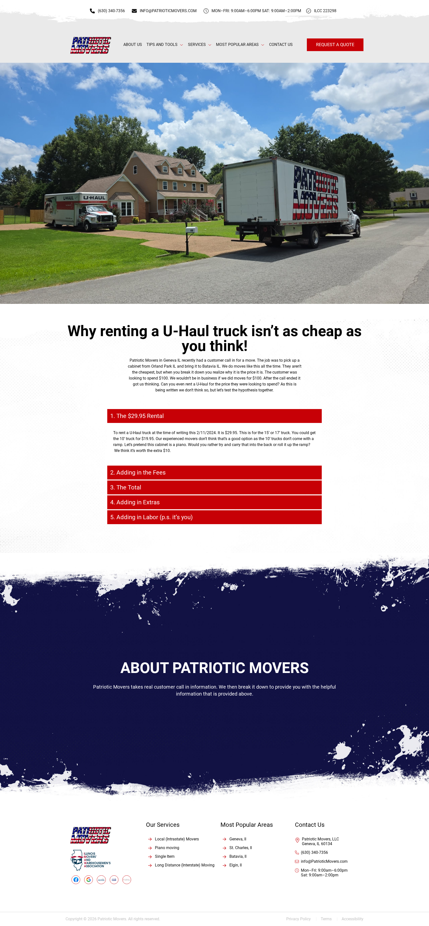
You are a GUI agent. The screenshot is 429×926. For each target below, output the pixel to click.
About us (132, 44)
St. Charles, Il (240, 847)
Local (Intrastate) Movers (177, 839)
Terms (329, 919)
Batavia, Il (238, 856)
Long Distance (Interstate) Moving (184, 865)
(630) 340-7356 (314, 852)
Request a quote (335, 44)
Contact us (281, 44)
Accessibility (352, 919)
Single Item (165, 856)
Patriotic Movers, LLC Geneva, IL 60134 (320, 841)
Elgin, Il (235, 865)
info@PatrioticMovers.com (324, 861)
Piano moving (167, 847)
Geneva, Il (237, 839)
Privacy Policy (301, 919)
